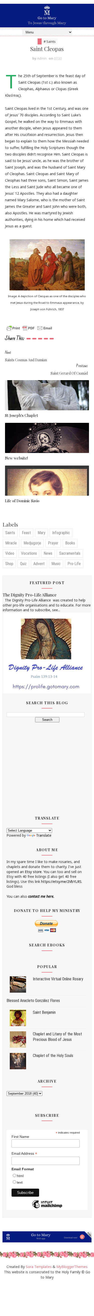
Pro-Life (74, 563)
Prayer (53, 543)
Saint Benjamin (44, 1012)
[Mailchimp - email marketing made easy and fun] (47, 1208)
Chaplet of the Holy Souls (53, 1055)
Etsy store (33, 871)
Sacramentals (69, 553)
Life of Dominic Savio (22, 500)
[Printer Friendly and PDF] (29, 327)
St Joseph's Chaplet (21, 415)
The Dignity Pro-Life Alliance (29, 594)
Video (9, 553)
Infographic (61, 532)
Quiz (23, 563)
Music (56, 563)
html (20, 1176)
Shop (9, 563)
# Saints (50, 41)
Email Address (24, 1153)
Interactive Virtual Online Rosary (58, 979)
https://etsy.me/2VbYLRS (61, 881)
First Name (20, 1137)
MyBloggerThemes (71, 1266)
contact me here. (41, 896)
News (48, 553)
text (20, 1182)
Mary (41, 532)
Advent (39, 563)
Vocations (29, 553)
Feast (26, 532)
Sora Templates (39, 1266)
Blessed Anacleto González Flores (33, 1000)
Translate (43, 835)
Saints (10, 532)
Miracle (11, 543)
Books (70, 543)
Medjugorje (32, 543)
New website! (16, 458)
